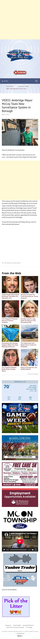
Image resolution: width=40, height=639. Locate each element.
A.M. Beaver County (10, 263)
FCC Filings (29, 627)
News (18, 263)
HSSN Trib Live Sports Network (15, 627)
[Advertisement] (20, 19)
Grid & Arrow (20, 633)
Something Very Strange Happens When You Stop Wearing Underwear (10, 344)
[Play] (4, 550)
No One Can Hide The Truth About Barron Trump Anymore (29, 296)
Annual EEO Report (28, 625)
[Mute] (33, 550)
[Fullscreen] (36, 550)
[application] (20, 541)
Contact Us (8, 625)
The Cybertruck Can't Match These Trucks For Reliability (28, 344)
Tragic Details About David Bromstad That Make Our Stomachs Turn (10, 296)
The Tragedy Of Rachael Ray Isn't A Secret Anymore (9, 320)
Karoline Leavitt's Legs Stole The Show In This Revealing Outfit (28, 320)
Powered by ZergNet (33, 374)
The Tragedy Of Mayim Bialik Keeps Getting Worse (9, 369)
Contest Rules (17, 625)
